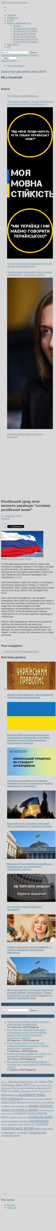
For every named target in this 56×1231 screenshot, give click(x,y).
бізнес (35, 1091)
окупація (10, 1113)
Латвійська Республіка (25, 31)
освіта (4, 1117)
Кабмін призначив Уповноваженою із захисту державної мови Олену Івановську (29, 950)
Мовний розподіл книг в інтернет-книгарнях (25, 435)
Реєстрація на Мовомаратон (22, 96)
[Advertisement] (28, 468)
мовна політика (41, 1106)
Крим (33, 1085)
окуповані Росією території (30, 1113)
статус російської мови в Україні (15, 1124)
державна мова (31, 1094)
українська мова (17, 1128)
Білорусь (4, 1082)
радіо (25, 1117)
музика (4, 1113)
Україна (17, 26)
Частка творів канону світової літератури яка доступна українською (29, 265)
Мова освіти (46, 1085)
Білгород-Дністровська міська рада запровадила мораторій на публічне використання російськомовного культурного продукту (28, 739)
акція (16, 1090)
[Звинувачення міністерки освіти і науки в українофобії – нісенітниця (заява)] (30, 353)
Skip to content (9, 60)
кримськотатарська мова (37, 1102)
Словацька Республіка (25, 42)
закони (48, 1098)
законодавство (11, 1102)
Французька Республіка (26, 39)
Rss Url (11, 1205)
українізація (37, 1132)
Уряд (10, 1091)
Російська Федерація (24, 36)
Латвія (38, 1085)
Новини (11, 15)
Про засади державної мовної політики (32, 1088)
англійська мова (25, 1091)
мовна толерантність (46, 1110)
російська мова (15, 559)
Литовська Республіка (25, 28)
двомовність (9, 1094)
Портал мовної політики (14, 2)
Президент (6, 1088)
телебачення (41, 1124)
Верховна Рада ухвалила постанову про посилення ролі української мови (29, 825)
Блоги (10, 20)
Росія (28, 559)
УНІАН (18, 577)
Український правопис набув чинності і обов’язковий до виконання (30, 696)
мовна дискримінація (19, 1106)
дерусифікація (12, 1098)
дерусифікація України (33, 1099)
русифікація (39, 1121)
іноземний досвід (10, 1135)
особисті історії (16, 1117)
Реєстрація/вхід (15, 65)
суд (32, 1124)
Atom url (11, 1207)
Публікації (12, 18)
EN (9, 47)
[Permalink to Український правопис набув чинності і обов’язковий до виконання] (31, 689)
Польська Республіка (24, 34)
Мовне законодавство (19, 23)
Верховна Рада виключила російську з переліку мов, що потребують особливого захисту (30, 867)
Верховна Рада (17, 1081)
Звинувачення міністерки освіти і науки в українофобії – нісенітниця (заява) (29, 273)
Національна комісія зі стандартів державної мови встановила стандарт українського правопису (29, 783)
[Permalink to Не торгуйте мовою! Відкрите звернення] (31, 901)
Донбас (30, 1082)
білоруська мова (45, 1091)
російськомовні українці (15, 1121)
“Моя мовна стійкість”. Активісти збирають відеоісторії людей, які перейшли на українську (30, 103)
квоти (23, 1102)
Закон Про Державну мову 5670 (27, 1083)
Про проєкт (13, 44)
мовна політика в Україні (19, 1110)
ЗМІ (36, 1082)
